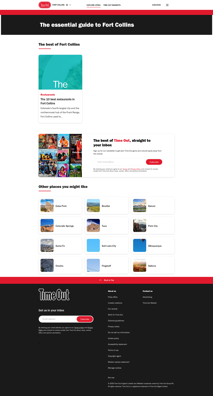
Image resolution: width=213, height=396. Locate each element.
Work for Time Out (115, 315)
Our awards (112, 309)
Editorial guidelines (116, 321)
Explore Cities (93, 5)
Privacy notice (113, 327)
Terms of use (113, 350)
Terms (125, 169)
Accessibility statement (117, 345)
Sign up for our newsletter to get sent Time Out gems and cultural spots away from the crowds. (127, 152)
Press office (112, 297)
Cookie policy (113, 339)
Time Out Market (150, 303)
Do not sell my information (119, 333)
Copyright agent (114, 356)
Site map (111, 378)
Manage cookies (114, 368)
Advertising (147, 297)
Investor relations (115, 303)
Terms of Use (79, 328)
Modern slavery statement (118, 362)
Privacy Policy (136, 169)
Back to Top (109, 280)
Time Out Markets (112, 5)
